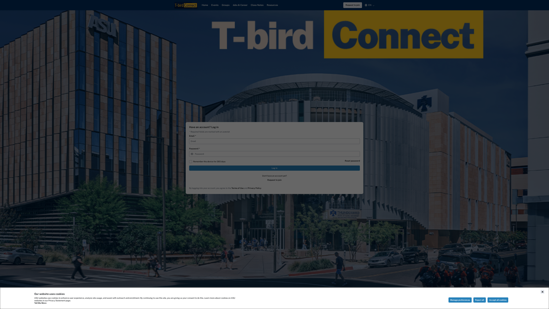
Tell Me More (40, 303)
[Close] (542, 292)
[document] (274, 298)
